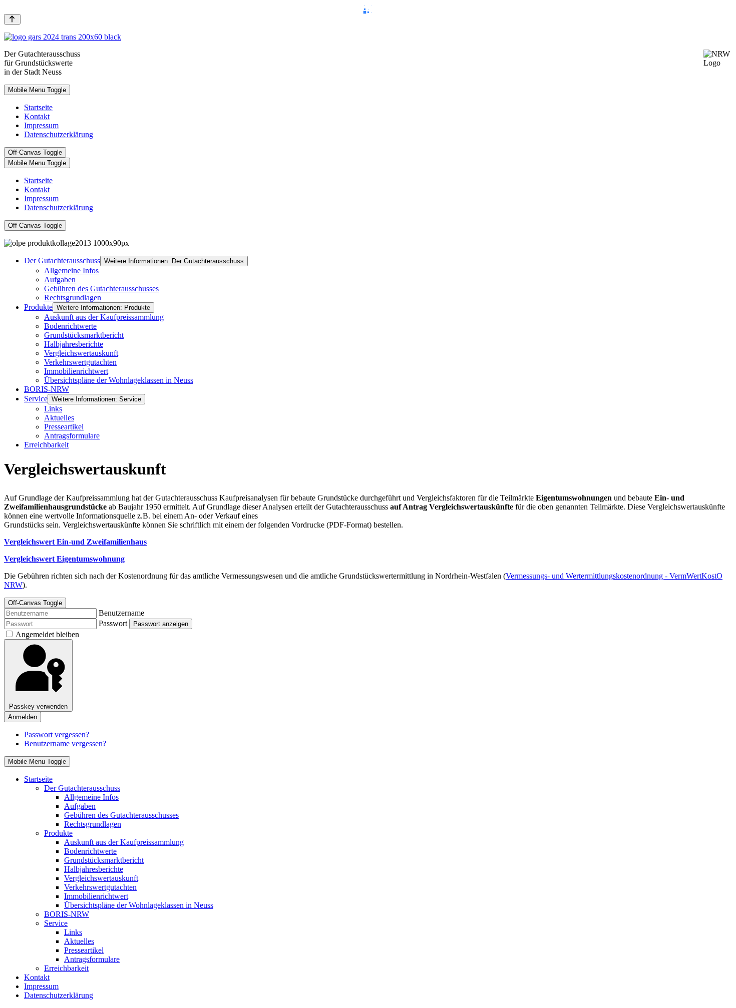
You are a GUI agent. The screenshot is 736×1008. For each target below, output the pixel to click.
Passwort (113, 623)
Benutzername (121, 613)
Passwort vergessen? (56, 734)
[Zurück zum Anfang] (12, 19)
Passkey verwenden (38, 706)
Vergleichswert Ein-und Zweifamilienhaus (75, 542)
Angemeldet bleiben (47, 634)
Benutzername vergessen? (65, 743)
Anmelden (22, 717)
